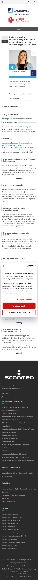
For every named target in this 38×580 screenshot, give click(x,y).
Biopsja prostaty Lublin (9, 501)
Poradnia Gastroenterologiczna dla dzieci (14, 536)
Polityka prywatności (25, 560)
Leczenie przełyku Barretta (10, 438)
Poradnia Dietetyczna (8, 527)
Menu (29, 2)
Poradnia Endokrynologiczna (10, 530)
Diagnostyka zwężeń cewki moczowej (13, 495)
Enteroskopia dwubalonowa (10, 420)
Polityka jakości (20, 569)
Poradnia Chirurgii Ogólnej (10, 514)
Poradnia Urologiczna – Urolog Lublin (13, 542)
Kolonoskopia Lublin (8, 441)
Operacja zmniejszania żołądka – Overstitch (15, 444)
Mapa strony (32, 569)
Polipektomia (6, 451)
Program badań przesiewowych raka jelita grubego (18, 460)
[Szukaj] (34, 2)
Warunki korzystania (9, 560)
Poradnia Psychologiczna (9, 548)
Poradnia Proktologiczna (9, 545)
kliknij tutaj (29, 152)
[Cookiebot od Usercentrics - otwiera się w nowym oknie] (27, 266)
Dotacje (26, 566)
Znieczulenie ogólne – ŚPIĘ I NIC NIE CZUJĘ (15, 457)
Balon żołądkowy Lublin (9, 413)
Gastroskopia (6, 426)
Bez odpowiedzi (27, 94)
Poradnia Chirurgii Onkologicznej (12, 517)
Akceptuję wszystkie (19, 306)
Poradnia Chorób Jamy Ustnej (11, 520)
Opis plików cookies (24, 300)
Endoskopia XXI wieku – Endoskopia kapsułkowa (17, 416)
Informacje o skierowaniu (18, 563)
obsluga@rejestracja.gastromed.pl (12, 145)
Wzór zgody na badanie (14, 566)
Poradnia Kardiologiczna (9, 539)
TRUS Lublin (5, 498)
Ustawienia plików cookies (18, 312)
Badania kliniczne (7, 569)
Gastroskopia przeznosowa (10, 435)
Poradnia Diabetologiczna (10, 523)
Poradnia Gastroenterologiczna (11, 533)
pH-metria (5, 448)
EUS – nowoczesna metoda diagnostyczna (15, 423)
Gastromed (16, 98)
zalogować (11, 119)
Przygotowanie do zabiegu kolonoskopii (14, 454)
